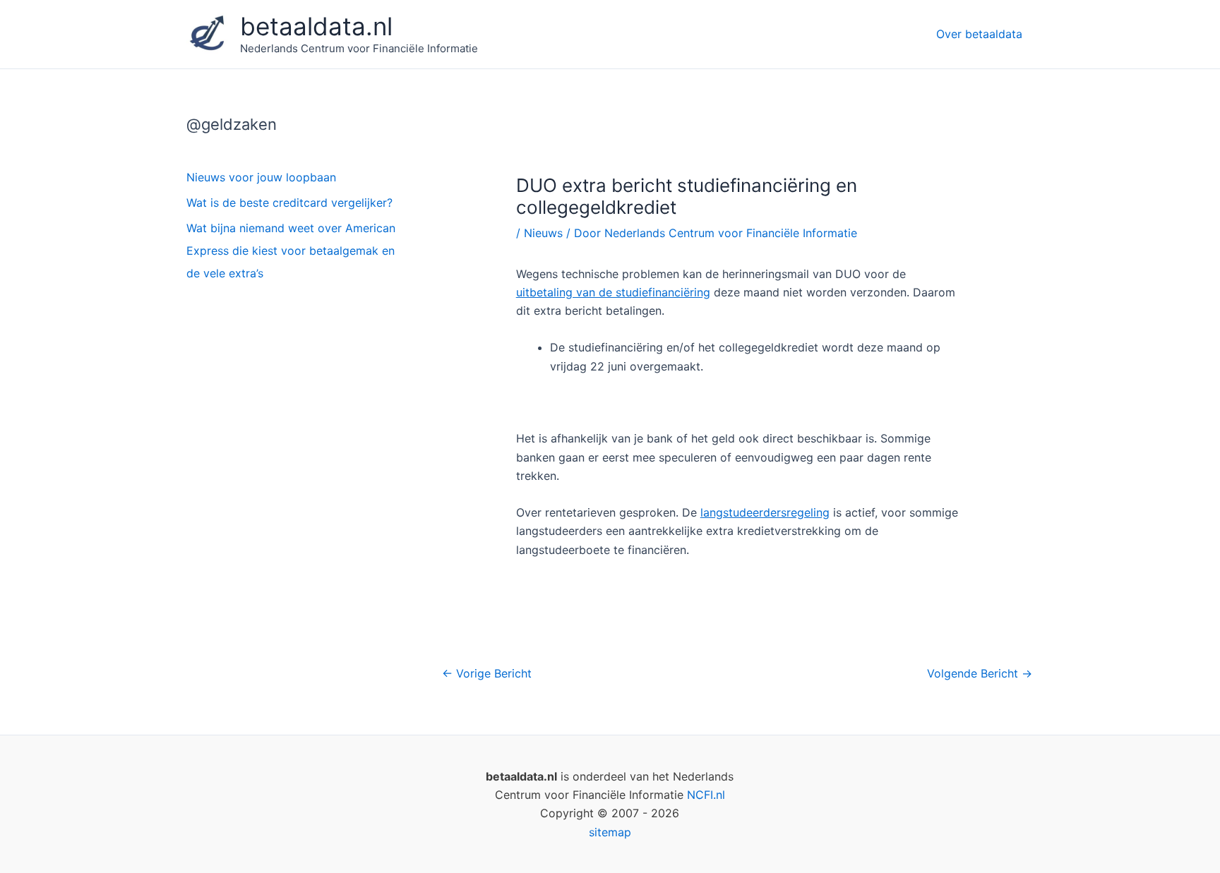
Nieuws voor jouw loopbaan (261, 177)
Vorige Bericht (487, 673)
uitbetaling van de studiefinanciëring (613, 292)
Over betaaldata (979, 34)
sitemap (610, 832)
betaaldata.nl (316, 26)
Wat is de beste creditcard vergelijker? (289, 202)
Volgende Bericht (979, 673)
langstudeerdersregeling (765, 512)
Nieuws (543, 233)
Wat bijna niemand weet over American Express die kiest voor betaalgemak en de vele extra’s (290, 250)
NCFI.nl (706, 795)
